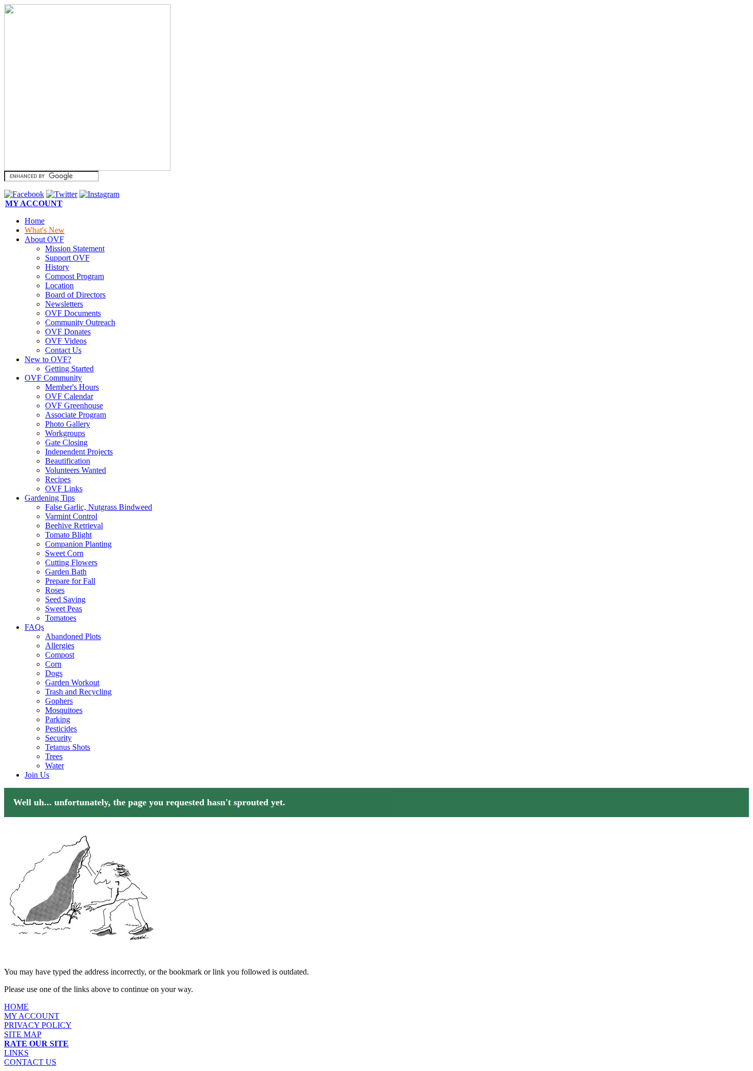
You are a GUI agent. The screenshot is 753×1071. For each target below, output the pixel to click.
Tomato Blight (68, 534)
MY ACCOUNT (31, 1016)
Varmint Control (71, 516)
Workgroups (65, 433)
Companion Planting (78, 544)
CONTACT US (30, 1062)
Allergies (59, 645)
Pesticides (61, 728)
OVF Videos (66, 340)
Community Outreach (80, 322)
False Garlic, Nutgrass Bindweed (98, 507)
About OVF (44, 239)
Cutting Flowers (71, 562)
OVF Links (63, 488)
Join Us (37, 774)
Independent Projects (79, 451)
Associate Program (75, 414)
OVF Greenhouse (74, 405)
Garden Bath (66, 571)
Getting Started (69, 368)
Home (35, 220)
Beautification (67, 461)
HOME (16, 1006)
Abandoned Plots (73, 636)
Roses (55, 590)
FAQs (34, 627)
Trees (53, 756)
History (57, 267)
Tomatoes (60, 617)
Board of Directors (75, 294)
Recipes (58, 479)
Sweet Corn (64, 553)
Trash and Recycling (78, 691)
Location (59, 285)
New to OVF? (48, 359)
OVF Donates (68, 331)
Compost (59, 654)
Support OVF (67, 257)
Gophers (59, 701)
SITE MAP (22, 1034)
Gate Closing (66, 442)
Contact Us (63, 350)
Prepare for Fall (70, 581)
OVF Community (53, 377)
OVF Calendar (69, 396)
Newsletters (64, 304)
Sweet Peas (63, 608)
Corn (53, 664)
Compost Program (74, 276)
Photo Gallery (67, 424)
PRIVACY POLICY (38, 1025)
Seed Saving (65, 599)
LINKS (16, 1052)
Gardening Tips (50, 497)
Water (54, 765)
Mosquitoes (63, 710)
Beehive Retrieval (74, 525)
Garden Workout (72, 682)
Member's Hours (72, 387)
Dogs (53, 673)
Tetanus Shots (67, 747)
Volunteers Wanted (75, 470)
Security (58, 737)
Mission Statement (74, 248)
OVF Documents (73, 313)
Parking (57, 719)
